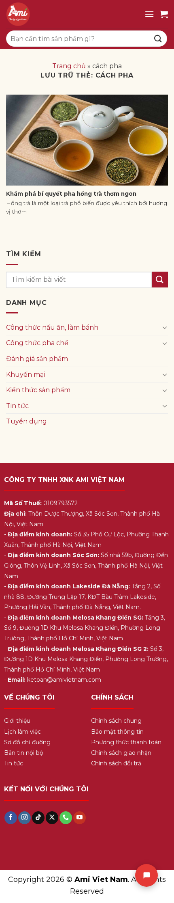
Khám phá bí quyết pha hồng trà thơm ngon (71, 193)
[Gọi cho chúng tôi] (65, 817)
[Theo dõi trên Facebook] (10, 817)
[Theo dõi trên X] (52, 817)
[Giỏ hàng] (164, 14)
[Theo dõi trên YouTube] (79, 817)
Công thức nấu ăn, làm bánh (52, 327)
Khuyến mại (25, 374)
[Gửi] (158, 38)
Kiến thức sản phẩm (38, 390)
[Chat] (146, 875)
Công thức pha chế (37, 343)
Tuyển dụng (26, 421)
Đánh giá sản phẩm (37, 359)
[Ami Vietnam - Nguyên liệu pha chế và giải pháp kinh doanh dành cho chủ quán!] (72, 14)
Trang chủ (69, 66)
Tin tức (17, 406)
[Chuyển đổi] (164, 327)
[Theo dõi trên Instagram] (24, 817)
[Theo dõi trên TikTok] (38, 817)
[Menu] (149, 14)
